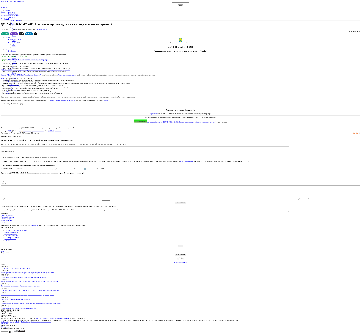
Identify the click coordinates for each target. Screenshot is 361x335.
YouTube (3, 222)
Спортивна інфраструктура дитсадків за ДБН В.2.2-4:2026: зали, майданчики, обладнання (30, 290)
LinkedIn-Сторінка (7, 219)
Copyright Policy (15, 322)
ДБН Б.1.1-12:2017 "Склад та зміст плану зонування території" (28, 60)
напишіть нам (64, 128)
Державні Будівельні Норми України (12, 1)
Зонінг (3, 78)
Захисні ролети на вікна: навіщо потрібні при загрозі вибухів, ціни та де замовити (27, 273)
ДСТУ (10, 131)
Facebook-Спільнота (7, 217)
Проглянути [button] (154, 114)
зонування (58, 131)
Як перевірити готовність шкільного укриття (15, 299)
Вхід (2, 251)
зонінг (106, 100)
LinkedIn (29, 34)
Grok (21, 34)
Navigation (4, 7)
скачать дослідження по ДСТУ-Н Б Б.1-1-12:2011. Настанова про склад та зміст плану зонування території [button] (181, 122)
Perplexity (14, 34)
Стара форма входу (180, 262)
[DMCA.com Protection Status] (19, 331)
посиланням (35, 225)
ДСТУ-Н (51, 131)
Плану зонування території (67, 75)
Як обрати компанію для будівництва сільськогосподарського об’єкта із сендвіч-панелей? (29, 281)
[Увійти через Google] (182, 258)
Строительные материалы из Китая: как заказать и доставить (20, 286)
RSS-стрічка (5, 327)
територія (72, 100)
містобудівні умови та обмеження (57, 100)
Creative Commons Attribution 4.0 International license (52, 318)
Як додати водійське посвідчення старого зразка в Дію (18, 308)
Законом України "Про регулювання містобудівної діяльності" (21, 75)
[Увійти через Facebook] (178, 258)
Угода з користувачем (44, 322)
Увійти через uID (180, 254)
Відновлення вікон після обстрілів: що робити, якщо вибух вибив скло (23, 277)
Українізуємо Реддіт (7, 220)
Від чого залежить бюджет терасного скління (15, 268)
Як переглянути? (42, 29)
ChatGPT (5, 34)
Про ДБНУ (4, 323)
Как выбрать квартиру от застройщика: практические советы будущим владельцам (27, 295)
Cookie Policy (5, 322)
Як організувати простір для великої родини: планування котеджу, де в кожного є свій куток (31, 303)
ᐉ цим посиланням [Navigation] (186, 161)
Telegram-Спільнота (7, 215)
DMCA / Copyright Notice (29, 322)
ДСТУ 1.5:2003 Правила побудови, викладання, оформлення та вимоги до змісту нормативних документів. (35, 70)
